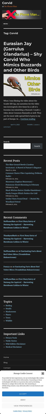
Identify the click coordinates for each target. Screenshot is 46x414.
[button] (43, 373)
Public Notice (11, 341)
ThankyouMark (10, 235)
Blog (5, 363)
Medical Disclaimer (14, 347)
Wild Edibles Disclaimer (15, 344)
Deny (23, 400)
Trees (8, 318)
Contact (7, 368)
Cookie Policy (17, 411)
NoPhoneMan (9, 221)
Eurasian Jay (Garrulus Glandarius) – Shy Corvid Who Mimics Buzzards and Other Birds (23, 57)
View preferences (23, 406)
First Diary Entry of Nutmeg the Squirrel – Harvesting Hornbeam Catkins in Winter (19, 224)
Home (6, 357)
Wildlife (30, 124)
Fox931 (7, 267)
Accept (23, 394)
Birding (9, 305)
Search (6, 142)
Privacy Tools (11, 338)
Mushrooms (11, 312)
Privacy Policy (27, 411)
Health (8, 308)
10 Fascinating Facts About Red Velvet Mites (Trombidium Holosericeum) (23, 254)
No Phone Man (10, 6)
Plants (8, 315)
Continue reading (28, 119)
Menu (5, 24)
